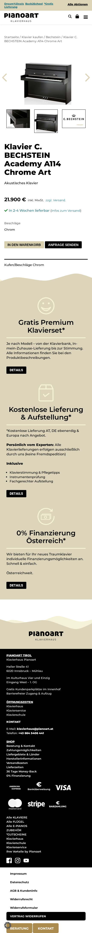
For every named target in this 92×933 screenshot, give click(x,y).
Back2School (34, 3)
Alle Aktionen (78, 4)
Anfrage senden (63, 245)
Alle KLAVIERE (16, 817)
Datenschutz (19, 882)
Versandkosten (17, 763)
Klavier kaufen (32, 37)
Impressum (18, 873)
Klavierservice (16, 710)
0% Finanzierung (18, 775)
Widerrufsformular (24, 907)
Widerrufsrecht (21, 899)
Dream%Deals (14, 3)
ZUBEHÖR (13, 830)
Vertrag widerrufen (28, 916)
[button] (7, 925)
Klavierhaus (14, 706)
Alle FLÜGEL (15, 821)
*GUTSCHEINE (16, 834)
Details (16, 370)
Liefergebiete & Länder (22, 754)
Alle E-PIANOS (16, 826)
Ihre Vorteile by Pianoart (23, 851)
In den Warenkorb (24, 245)
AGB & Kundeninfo (23, 890)
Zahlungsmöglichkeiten (23, 750)
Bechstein (53, 37)
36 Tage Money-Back (21, 771)
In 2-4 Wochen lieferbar (29, 210)
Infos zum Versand (66, 211)
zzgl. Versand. (56, 200)
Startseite (11, 37)
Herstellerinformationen (23, 758)
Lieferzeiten (15, 767)
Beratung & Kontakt (20, 746)
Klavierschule (15, 714)
